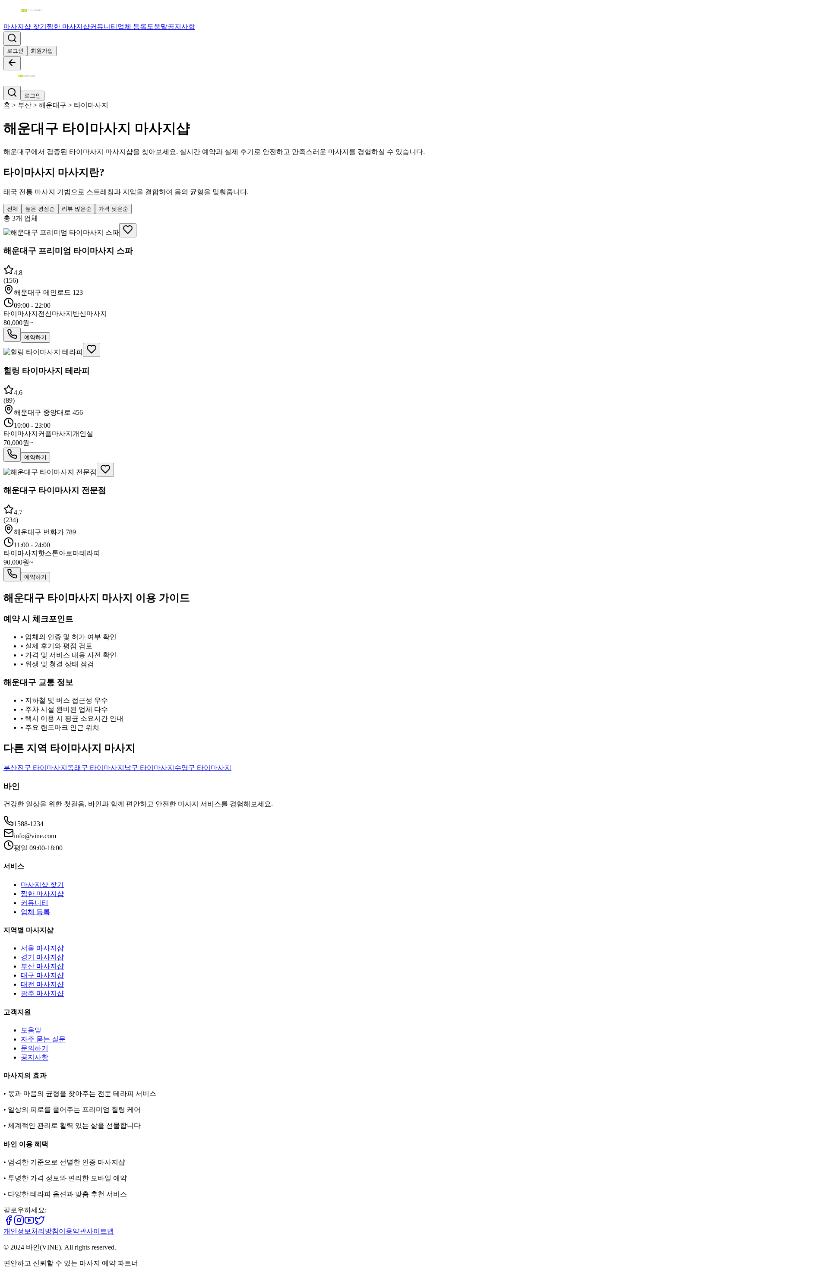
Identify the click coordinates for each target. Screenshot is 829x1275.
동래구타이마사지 (95, 767)
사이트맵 (100, 1231)
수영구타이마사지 (202, 767)
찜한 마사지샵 (68, 26)
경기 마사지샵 (42, 957)
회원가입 (42, 50)
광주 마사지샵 (42, 993)
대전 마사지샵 (42, 984)
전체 (12, 208)
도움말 (157, 26)
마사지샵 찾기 (25, 26)
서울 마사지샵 (42, 948)
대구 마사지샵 (42, 975)
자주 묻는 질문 (43, 1039)
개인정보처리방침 (31, 1231)
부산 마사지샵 (42, 966)
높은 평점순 (40, 208)
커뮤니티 (103, 26)
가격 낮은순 (113, 208)
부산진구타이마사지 (35, 767)
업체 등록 (132, 26)
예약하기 (35, 337)
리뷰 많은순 (77, 208)
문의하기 (34, 1048)
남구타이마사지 (149, 767)
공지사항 (181, 26)
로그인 (15, 50)
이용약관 (72, 1231)
